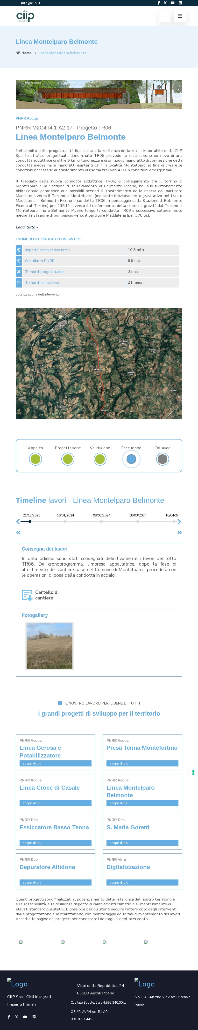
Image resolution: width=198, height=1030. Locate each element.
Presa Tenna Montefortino (142, 747)
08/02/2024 (101, 515)
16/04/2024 (174, 515)
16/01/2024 (65, 515)
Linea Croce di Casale (50, 787)
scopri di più (31, 763)
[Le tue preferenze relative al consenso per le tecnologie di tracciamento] (193, 772)
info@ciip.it (30, 3)
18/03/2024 (138, 515)
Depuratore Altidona (47, 867)
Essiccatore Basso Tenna (54, 827)
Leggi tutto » (27, 227)
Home (26, 53)
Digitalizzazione (128, 867)
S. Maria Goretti (127, 827)
